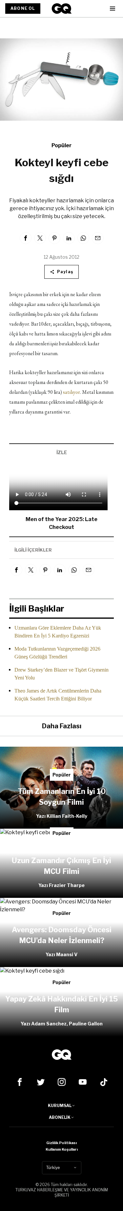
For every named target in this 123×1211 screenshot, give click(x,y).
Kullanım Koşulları (62, 1149)
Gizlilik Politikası (61, 1142)
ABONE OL (22, 8)
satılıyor (71, 392)
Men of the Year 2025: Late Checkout (61, 523)
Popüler (61, 145)
